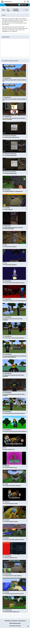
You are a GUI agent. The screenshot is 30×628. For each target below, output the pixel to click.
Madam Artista (7, 225)
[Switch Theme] (28, 626)
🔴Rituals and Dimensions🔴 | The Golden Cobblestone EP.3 (14, 80)
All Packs (8, 9)
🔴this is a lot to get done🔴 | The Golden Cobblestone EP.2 (14, 99)
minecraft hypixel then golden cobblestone (13, 575)
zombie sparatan (8, 555)
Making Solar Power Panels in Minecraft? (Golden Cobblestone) (13, 375)
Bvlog (6, 245)
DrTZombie (7, 592)
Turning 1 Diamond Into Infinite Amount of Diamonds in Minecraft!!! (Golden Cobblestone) (14, 356)
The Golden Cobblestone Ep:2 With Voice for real (14, 593)
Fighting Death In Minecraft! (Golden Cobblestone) (14, 337)
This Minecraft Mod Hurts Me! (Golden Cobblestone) (15, 413)
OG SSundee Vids (8, 116)
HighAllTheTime (8, 78)
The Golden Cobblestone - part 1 (11, 467)
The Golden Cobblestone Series (11, 155)
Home (3, 10)
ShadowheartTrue (8, 574)
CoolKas (6, 483)
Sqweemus (7, 537)
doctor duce (7, 501)
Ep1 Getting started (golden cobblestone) (13, 485)
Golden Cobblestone (9, 209)
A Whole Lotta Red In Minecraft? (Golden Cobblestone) (15, 300)
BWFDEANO (7, 465)
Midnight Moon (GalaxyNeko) (10, 135)
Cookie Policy (8, 620)
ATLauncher (8, 2)
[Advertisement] (15, 48)
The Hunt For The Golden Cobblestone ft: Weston (14, 539)
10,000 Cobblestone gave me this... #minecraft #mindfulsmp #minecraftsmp (13, 228)
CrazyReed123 (7, 207)
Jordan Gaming (8, 189)
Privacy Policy (14, 620)
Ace (5, 447)
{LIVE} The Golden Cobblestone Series (12, 137)
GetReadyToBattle (8, 610)
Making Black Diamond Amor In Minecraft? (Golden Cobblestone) (14, 395)
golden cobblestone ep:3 (9, 449)
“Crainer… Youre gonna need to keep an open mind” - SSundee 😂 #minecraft (14, 119)
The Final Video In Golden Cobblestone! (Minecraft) (15, 282)
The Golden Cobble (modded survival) (12, 611)
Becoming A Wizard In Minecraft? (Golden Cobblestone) (15, 431)
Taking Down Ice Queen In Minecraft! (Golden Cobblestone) (12, 319)
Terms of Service (21, 620)
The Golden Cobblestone (16, 9)
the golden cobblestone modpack (11, 503)
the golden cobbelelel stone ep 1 (11, 557)
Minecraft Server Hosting (15, 623)
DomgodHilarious (8, 281)
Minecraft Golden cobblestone (11, 246)
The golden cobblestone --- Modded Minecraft (14, 191)
